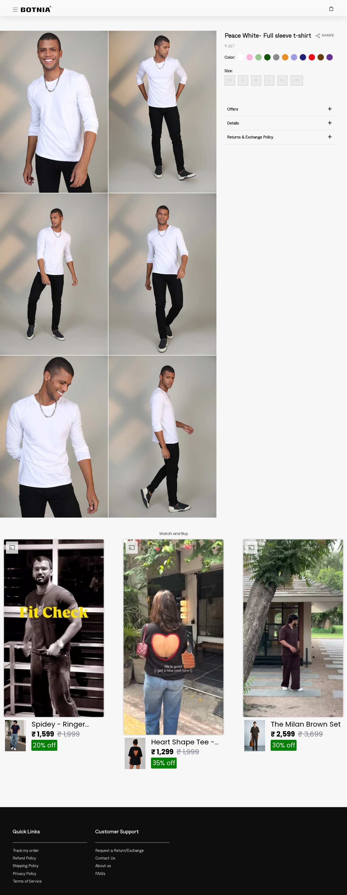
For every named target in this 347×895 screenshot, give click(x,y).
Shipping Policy (26, 866)
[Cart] (331, 8)
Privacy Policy (24, 874)
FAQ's (100, 874)
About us (103, 866)
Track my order (26, 851)
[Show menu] (15, 10)
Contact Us (105, 858)
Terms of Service (27, 881)
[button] (54, 646)
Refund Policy (24, 858)
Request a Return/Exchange (119, 851)
